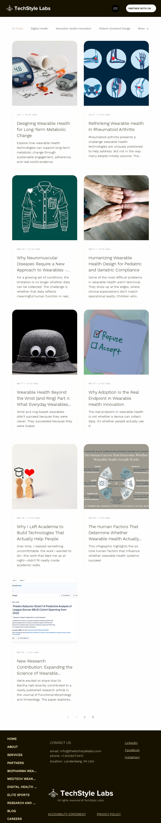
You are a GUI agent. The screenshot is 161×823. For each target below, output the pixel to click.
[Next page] (92, 717)
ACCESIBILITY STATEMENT (67, 814)
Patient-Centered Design (114, 28)
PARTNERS (15, 763)
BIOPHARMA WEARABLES (22, 771)
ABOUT (12, 747)
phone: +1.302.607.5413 (66, 756)
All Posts (17, 28)
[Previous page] (68, 717)
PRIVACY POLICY (109, 814)
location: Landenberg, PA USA (72, 761)
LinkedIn (131, 743)
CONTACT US (60, 743)
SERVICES (14, 755)
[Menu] (115, 8)
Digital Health (39, 28)
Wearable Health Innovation (73, 28)
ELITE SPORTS (18, 795)
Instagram (132, 757)
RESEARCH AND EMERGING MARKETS (22, 803)
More (141, 28)
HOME (12, 739)
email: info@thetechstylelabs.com (75, 751)
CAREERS (14, 819)
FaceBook (132, 750)
